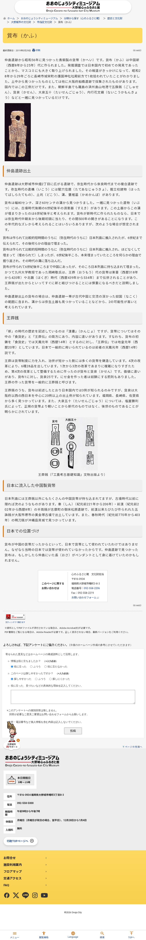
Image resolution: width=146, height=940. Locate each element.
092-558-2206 (92, 588)
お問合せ (10, 858)
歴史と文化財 (114, 18)
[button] (14, 934)
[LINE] (25, 895)
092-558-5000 (25, 803)
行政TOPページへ (17, 841)
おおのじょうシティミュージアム (39, 18)
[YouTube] (44, 895)
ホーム (11, 18)
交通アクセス (13, 878)
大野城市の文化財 (21, 22)
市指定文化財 (44, 22)
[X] (16, 895)
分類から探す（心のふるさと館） (82, 18)
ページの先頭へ (133, 747)
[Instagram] (35, 895)
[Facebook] (7, 895)
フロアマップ (13, 871)
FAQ (6, 885)
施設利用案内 (13, 865)
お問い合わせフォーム (84, 597)
